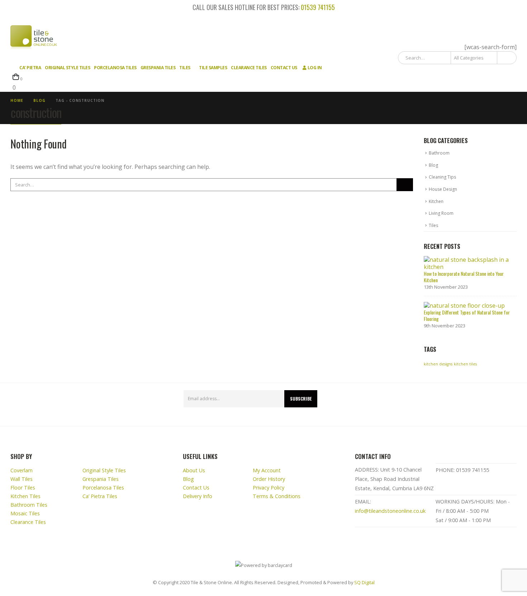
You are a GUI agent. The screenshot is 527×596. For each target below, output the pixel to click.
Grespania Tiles (158, 68)
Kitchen (436, 201)
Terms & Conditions (276, 496)
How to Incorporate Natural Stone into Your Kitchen (464, 277)
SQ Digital (364, 582)
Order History (269, 479)
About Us (194, 470)
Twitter (509, 404)
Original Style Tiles (67, 68)
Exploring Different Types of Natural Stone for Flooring (467, 315)
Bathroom (439, 153)
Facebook (491, 404)
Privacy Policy (268, 487)
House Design (443, 189)
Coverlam (21, 470)
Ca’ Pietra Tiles (99, 496)
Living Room (441, 213)
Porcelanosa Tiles (115, 68)
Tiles (184, 68)
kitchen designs (438, 363)
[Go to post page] (468, 262)
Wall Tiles (21, 479)
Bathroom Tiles (28, 504)
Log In (315, 68)
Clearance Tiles (249, 68)
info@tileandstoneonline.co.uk (390, 510)
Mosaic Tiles (25, 513)
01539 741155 (318, 7)
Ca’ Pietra (30, 68)
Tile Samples (213, 68)
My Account (267, 470)
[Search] (506, 58)
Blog (433, 165)
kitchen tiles (465, 363)
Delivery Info (197, 496)
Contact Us (284, 68)
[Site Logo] (33, 38)
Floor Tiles (22, 487)
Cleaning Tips (442, 177)
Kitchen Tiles (25, 496)
